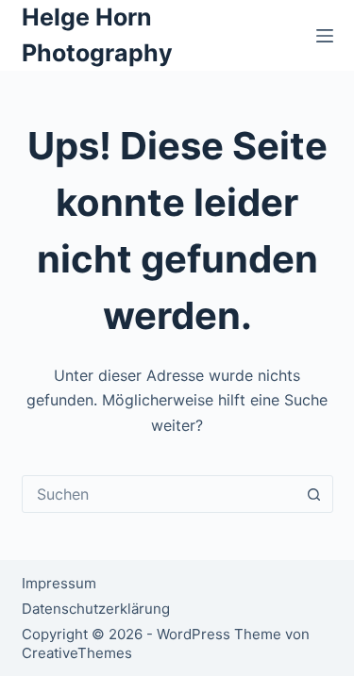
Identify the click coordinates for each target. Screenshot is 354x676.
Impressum (59, 583)
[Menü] (324, 35)
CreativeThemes (77, 653)
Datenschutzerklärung (96, 609)
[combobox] (159, 494)
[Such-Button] (314, 494)
